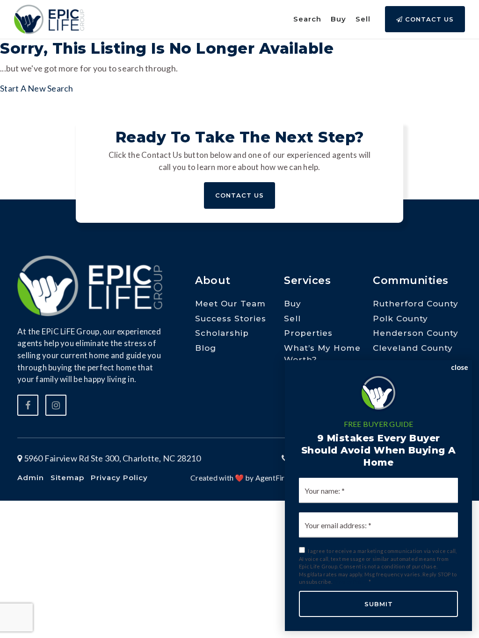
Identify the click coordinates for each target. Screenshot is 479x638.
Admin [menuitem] (30, 477)
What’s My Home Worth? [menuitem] (322, 354)
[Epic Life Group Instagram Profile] (55, 405)
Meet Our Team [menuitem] (230, 303)
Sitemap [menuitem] (67, 477)
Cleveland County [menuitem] (413, 348)
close (459, 367)
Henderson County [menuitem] (415, 333)
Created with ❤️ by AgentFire (239, 478)
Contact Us (428, 19)
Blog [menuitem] (205, 348)
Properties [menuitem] (308, 333)
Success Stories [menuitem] (230, 318)
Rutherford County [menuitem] (415, 303)
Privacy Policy (350, 582)
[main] (239, 47)
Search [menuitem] (307, 18)
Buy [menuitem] (338, 18)
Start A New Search (36, 88)
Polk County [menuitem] (400, 318)
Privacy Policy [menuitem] (119, 477)
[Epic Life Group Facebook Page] (27, 405)
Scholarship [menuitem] (222, 333)
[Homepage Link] (49, 18)
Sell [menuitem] (363, 18)
